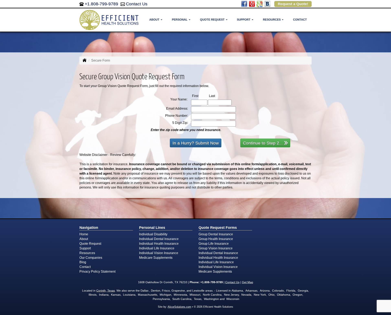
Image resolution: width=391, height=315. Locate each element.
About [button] (154, 19)
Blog (82, 262)
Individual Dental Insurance (159, 239)
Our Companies (90, 257)
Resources (87, 253)
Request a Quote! (293, 4)
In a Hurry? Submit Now (195, 143)
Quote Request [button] (212, 19)
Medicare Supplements (155, 257)
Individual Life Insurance (156, 248)
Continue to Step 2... (263, 143)
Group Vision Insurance (216, 248)
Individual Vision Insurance (158, 253)
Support (85, 248)
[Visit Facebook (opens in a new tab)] (244, 3)
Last (216, 96)
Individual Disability (153, 234)
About (83, 239)
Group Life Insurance (214, 243)
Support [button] (244, 19)
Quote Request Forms (218, 228)
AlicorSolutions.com (179, 306)
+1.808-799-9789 (101, 3)
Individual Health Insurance (159, 243)
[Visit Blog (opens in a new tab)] (267, 3)
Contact (300, 19)
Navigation (88, 228)
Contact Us (136, 3)
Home (83, 234)
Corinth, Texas (105, 290)
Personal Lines (152, 228)
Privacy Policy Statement (97, 271)
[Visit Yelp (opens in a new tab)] (252, 3)
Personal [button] (180, 19)
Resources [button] (272, 19)
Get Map (247, 282)
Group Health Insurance (216, 239)
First (199, 96)
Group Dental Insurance (216, 234)
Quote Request (90, 243)
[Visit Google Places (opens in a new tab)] (259, 3)
